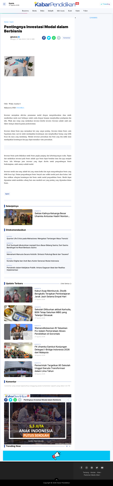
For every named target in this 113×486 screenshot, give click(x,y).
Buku (42, 10)
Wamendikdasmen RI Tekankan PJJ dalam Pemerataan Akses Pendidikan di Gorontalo (51, 331)
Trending (106, 4)
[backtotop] (56, 480)
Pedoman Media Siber (92, 475)
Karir (70, 10)
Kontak (93, 472)
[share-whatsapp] (54, 38)
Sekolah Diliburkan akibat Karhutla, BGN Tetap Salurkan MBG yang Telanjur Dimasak (53, 312)
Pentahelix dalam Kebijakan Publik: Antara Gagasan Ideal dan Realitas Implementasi (36, 268)
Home (6, 22)
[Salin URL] (59, 38)
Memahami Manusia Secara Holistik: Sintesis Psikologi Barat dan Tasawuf (38, 254)
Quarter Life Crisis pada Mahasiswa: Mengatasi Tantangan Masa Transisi (37, 238)
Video (85, 10)
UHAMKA (20, 108)
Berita (34, 10)
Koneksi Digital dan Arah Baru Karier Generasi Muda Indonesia (33, 261)
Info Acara (60, 10)
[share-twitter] (49, 38)
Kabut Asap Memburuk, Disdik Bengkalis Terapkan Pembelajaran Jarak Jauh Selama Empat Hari (52, 294)
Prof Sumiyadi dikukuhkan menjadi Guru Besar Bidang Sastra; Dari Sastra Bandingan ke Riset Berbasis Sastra (37, 246)
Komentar (66, 38)
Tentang (86, 472)
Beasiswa (25, 10)
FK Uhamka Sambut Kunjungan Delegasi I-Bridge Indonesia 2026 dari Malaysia (52, 349)
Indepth (50, 10)
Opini (78, 10)
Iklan (99, 472)
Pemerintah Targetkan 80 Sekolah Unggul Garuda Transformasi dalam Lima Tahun (52, 368)
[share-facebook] (44, 38)
